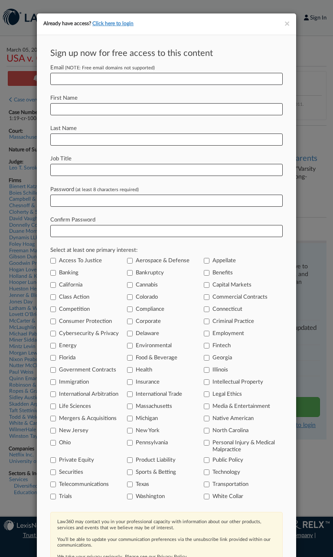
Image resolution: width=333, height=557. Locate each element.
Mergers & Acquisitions (88, 418)
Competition (74, 309)
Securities (71, 472)
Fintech (221, 346)
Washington (150, 496)
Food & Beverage (156, 358)
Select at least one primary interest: (93, 250)
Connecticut (227, 309)
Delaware (147, 333)
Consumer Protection (85, 321)
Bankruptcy (150, 273)
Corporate (148, 321)
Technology (226, 472)
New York (148, 430)
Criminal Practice (233, 321)
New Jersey (73, 430)
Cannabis (147, 285)
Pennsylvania (152, 443)
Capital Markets (231, 285)
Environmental (154, 346)
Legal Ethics (227, 394)
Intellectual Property (237, 382)
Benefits (222, 273)
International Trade (159, 394)
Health (144, 370)
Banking (68, 273)
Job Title (61, 159)
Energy (68, 346)
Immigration (74, 382)
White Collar (227, 496)
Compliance (150, 309)
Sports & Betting (156, 472)
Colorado (147, 297)
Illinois (220, 370)
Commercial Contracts (240, 297)
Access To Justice (80, 261)
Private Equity (76, 460)
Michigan (147, 418)
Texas (142, 484)
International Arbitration (88, 394)
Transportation (230, 484)
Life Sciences (75, 406)
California (70, 285)
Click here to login (113, 23)
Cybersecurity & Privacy (89, 333)
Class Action (74, 297)
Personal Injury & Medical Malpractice (243, 446)
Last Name (63, 128)
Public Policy (227, 460)
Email (102, 68)
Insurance (148, 382)
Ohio (65, 443)
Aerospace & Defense (162, 261)
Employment (228, 333)
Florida (67, 358)
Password (94, 189)
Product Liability (156, 460)
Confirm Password (72, 220)
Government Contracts (87, 370)
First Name (64, 98)
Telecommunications (84, 484)
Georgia (222, 358)
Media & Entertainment (241, 406)
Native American (233, 418)
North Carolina (230, 430)
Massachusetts (154, 406)
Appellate (224, 261)
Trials (65, 496)
